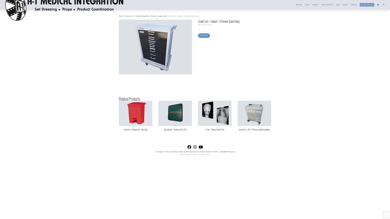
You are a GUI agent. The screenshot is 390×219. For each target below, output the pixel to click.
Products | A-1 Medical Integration (137, 16)
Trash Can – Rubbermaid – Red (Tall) (136, 129)
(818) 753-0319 (212, 152)
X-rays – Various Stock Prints (214, 129)
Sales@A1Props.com (227, 152)
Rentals (153, 16)
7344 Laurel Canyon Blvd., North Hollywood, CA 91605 (184, 152)
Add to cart (204, 35)
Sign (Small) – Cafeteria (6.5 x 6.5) (175, 129)
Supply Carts (162, 16)
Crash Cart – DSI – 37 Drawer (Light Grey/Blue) (254, 129)
